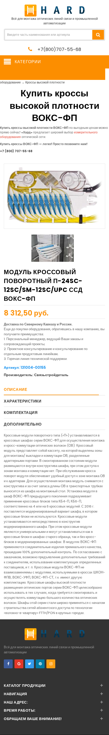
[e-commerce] (55, 10)
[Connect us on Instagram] (50, 663)
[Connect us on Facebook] (8, 663)
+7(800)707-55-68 (59, 49)
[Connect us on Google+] (18, 663)
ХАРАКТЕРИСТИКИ (22, 401)
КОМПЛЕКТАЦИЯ (21, 412)
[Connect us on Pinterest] (40, 663)
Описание (15, 389)
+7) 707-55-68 (16, 151)
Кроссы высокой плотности (45, 82)
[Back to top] (104, 726)
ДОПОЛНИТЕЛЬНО (23, 424)
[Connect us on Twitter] (29, 663)
